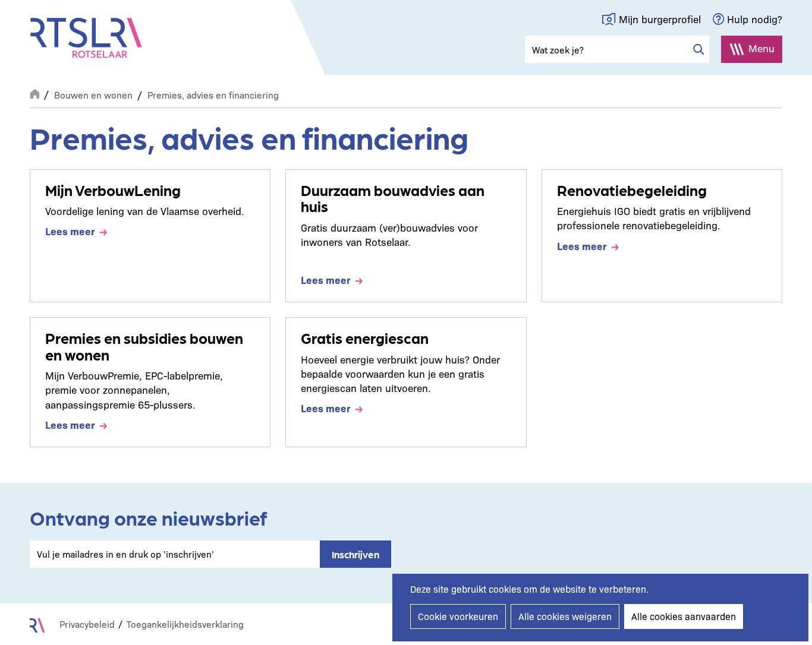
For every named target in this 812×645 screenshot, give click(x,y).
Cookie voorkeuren (458, 616)
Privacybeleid (87, 624)
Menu (761, 48)
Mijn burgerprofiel (660, 19)
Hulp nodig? (754, 19)
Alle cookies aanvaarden (683, 616)
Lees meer (70, 231)
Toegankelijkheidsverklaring (185, 624)
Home (34, 93)
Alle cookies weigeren (565, 616)
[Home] (86, 38)
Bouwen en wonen (93, 94)
